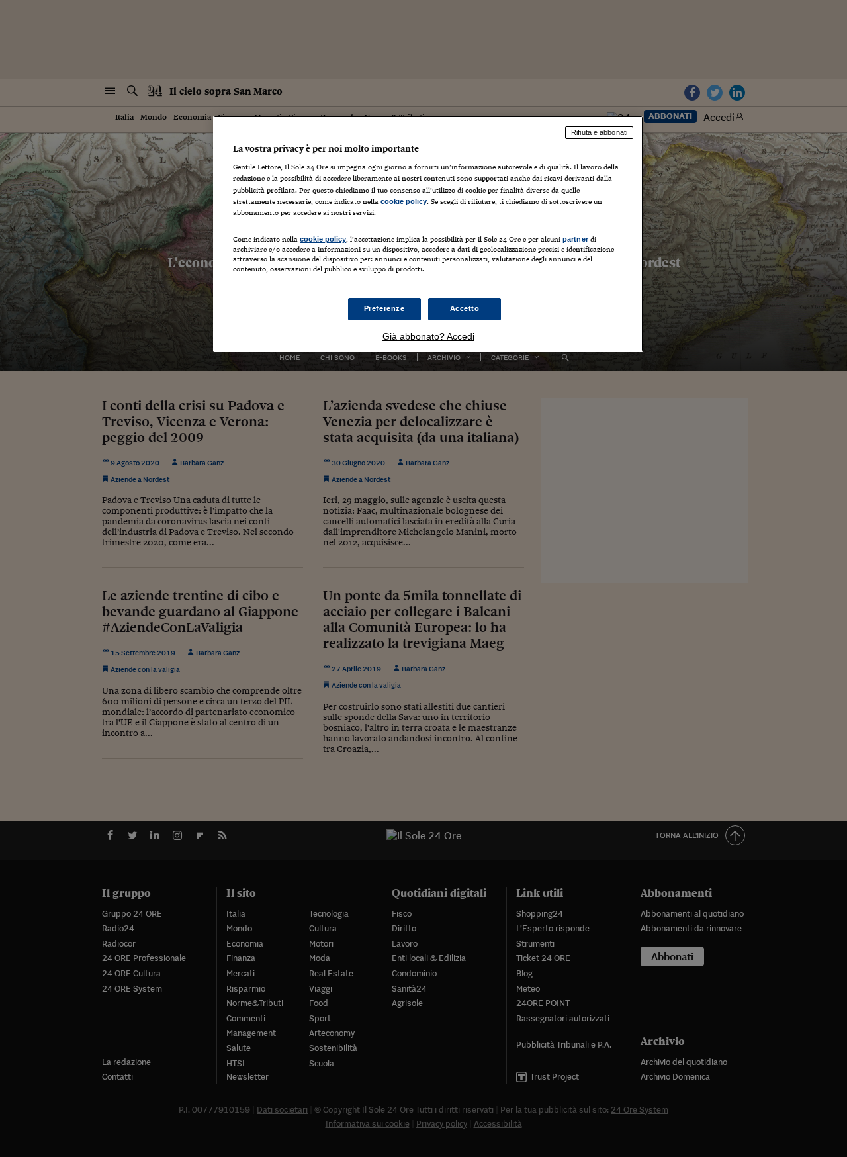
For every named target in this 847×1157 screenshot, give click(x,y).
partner (575, 239)
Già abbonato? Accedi (428, 336)
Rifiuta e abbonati (599, 132)
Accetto (465, 308)
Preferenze (384, 308)
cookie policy (403, 201)
